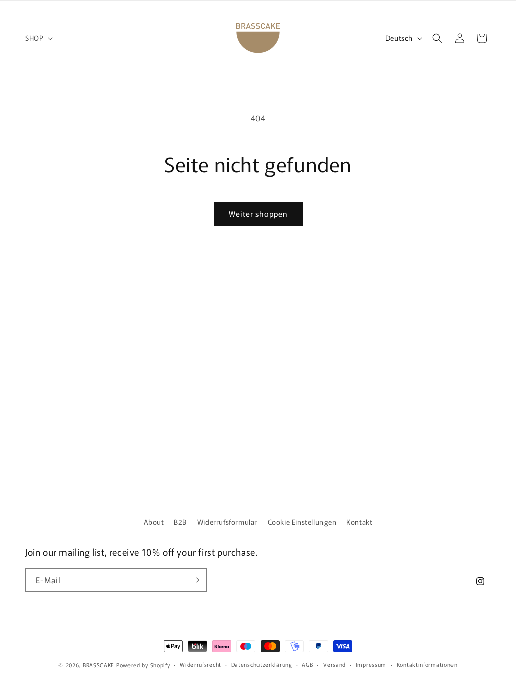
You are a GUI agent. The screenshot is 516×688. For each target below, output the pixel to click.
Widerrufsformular (227, 522)
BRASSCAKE (98, 665)
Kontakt (359, 522)
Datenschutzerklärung (261, 664)
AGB (307, 664)
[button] (38, 37)
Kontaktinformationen (427, 664)
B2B (180, 522)
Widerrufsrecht (200, 664)
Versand (334, 664)
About (154, 522)
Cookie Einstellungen (302, 522)
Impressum (371, 664)
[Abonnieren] (195, 580)
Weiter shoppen (258, 213)
